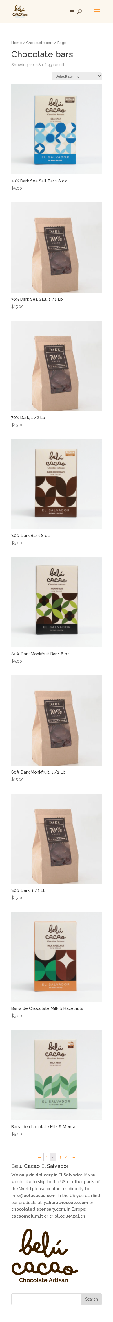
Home (16, 42)
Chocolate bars (39, 42)
